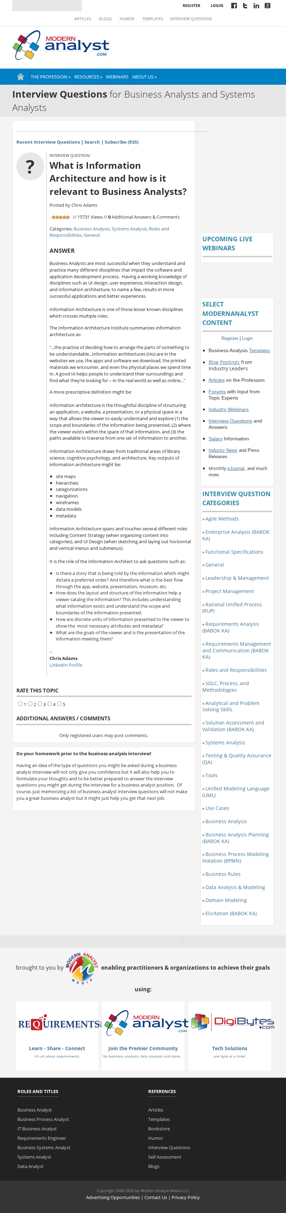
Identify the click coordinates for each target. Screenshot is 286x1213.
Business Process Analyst (43, 1119)
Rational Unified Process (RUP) (232, 607)
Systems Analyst (34, 1157)
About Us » (144, 77)
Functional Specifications (234, 551)
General (92, 235)
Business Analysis (92, 229)
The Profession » (50, 77)
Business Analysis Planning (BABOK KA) (235, 837)
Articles (82, 18)
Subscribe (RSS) (121, 142)
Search (92, 142)
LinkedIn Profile (66, 665)
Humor (127, 18)
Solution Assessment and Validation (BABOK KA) (233, 726)
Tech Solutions (229, 1048)
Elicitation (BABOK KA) (231, 913)
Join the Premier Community (143, 1048)
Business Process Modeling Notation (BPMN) (235, 857)
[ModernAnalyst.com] (146, 1022)
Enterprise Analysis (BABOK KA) (236, 535)
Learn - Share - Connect (57, 1048)
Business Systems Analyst (43, 1147)
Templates (152, 18)
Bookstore (159, 1128)
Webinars (117, 77)
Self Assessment (164, 1157)
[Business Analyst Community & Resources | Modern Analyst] (61, 44)
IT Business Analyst (37, 1128)
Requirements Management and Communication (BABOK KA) (236, 650)
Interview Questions (191, 18)
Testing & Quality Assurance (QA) (236, 758)
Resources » (88, 77)
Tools (211, 775)
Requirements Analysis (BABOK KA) (230, 627)
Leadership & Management (237, 578)
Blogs (105, 18)
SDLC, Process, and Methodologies (225, 686)
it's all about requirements (57, 1056)
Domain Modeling (226, 900)
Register (191, 5)
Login (217, 5)
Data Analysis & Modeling (235, 887)
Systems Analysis (129, 229)
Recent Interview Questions (48, 142)
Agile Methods (222, 518)
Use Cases (217, 808)
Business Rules (223, 874)
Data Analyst (30, 1166)
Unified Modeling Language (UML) (236, 791)
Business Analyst (34, 1110)
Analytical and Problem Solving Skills (230, 706)
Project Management (229, 591)
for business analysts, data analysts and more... (143, 1056)
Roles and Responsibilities (236, 670)
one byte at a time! (229, 1056)
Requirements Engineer (41, 1138)
